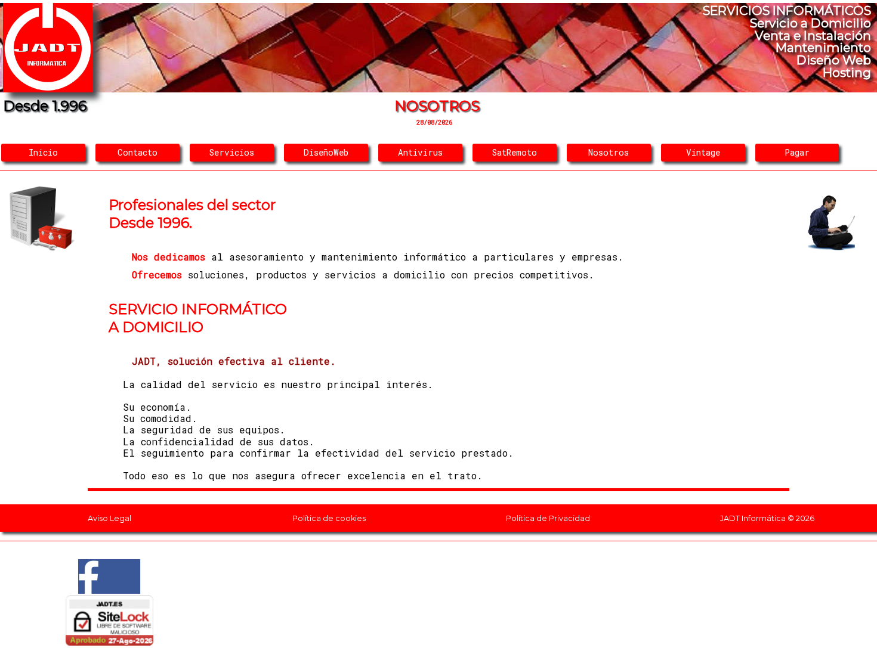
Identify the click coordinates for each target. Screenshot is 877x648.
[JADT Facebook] (110, 590)
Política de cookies (329, 518)
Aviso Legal (109, 518)
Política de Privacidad (548, 518)
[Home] (47, 88)
